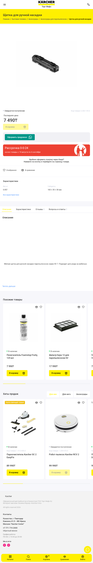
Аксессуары (81, 394)
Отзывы (40, 209)
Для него (66, 394)
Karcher (8, 496)
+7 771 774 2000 (10, 528)
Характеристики (23, 209)
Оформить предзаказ (17, 137)
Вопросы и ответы (57, 209)
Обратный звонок (10, 531)
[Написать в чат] (87, 549)
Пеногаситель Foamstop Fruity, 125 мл (22, 356)
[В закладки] (40, 306)
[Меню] (4, 4)
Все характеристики (11, 195)
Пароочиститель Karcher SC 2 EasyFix (21, 456)
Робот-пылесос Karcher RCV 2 (64, 454)
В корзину (13, 472)
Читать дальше (8, 286)
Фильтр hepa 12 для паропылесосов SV (59, 356)
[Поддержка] (88, 4)
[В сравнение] (36, 306)
